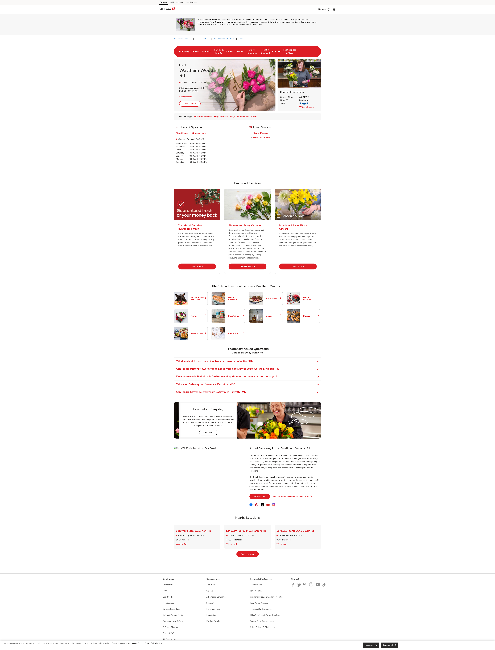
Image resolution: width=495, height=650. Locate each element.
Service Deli (198, 333)
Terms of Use (256, 585)
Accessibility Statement (260, 609)
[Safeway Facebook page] (293, 586)
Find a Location (250, 554)
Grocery (163, 2)
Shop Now (203, 266)
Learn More (304, 266)
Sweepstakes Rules (171, 609)
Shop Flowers (190, 103)
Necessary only (371, 645)
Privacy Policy (256, 591)
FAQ (165, 591)
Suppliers (210, 603)
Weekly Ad (181, 544)
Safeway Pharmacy (171, 627)
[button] (324, 9)
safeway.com (262, 496)
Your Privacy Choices (259, 603)
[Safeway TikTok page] (323, 586)
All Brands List (169, 639)
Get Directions (185, 96)
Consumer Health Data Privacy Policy (266, 597)
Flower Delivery (260, 133)
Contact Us (168, 585)
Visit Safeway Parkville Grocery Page (292, 497)
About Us (210, 585)
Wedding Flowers (261, 137)
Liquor (273, 316)
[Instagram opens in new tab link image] (311, 586)
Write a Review (306, 107)
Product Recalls (213, 621)
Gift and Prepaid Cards (173, 615)
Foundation (211, 615)
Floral (198, 316)
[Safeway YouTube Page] (318, 586)
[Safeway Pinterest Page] (305, 586)
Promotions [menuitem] (243, 116)
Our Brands (168, 597)
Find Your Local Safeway (173, 621)
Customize (132, 643)
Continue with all (389, 645)
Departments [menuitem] (221, 116)
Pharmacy (180, 2)
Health (171, 2)
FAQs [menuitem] (232, 116)
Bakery (310, 316)
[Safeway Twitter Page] (299, 586)
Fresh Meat (273, 299)
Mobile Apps (168, 603)
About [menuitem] (254, 116)
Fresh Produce (310, 299)
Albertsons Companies (216, 597)
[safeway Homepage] (167, 9)
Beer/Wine (235, 316)
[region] (247, 645)
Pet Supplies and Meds (198, 299)
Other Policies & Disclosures (262, 627)
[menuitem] (184, 51)
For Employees (213, 609)
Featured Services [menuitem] (203, 116)
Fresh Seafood (235, 299)
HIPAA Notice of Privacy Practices (265, 615)
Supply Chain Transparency (262, 621)
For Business (192, 2)
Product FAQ (168, 633)
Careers (209, 591)
